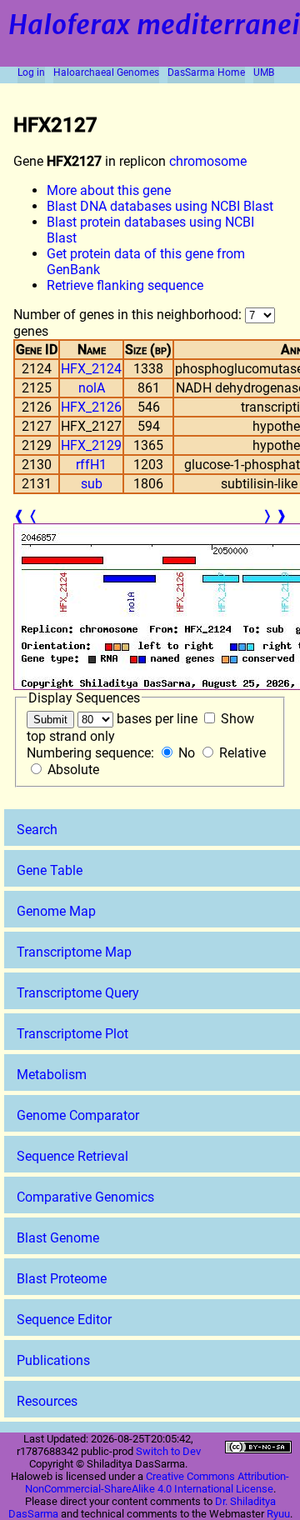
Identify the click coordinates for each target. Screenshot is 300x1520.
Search (37, 830)
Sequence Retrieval (72, 1156)
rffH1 (91, 464)
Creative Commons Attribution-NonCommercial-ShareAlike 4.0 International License (157, 1482)
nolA (91, 388)
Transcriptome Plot (72, 1034)
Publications (53, 1360)
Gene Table (49, 870)
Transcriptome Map (74, 952)
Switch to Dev (168, 1451)
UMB (263, 72)
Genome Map (56, 911)
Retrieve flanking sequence (125, 285)
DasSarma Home (206, 72)
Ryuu (278, 1514)
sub (91, 484)
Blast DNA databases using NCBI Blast (160, 206)
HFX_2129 (91, 445)
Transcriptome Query (78, 993)
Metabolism (52, 1074)
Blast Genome (58, 1238)
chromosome (208, 161)
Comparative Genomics (85, 1197)
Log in (31, 72)
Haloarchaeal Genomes (106, 72)
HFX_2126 (91, 407)
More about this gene (109, 190)
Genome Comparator (78, 1115)
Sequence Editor (64, 1320)
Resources (47, 1401)
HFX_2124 (91, 369)
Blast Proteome (62, 1279)
